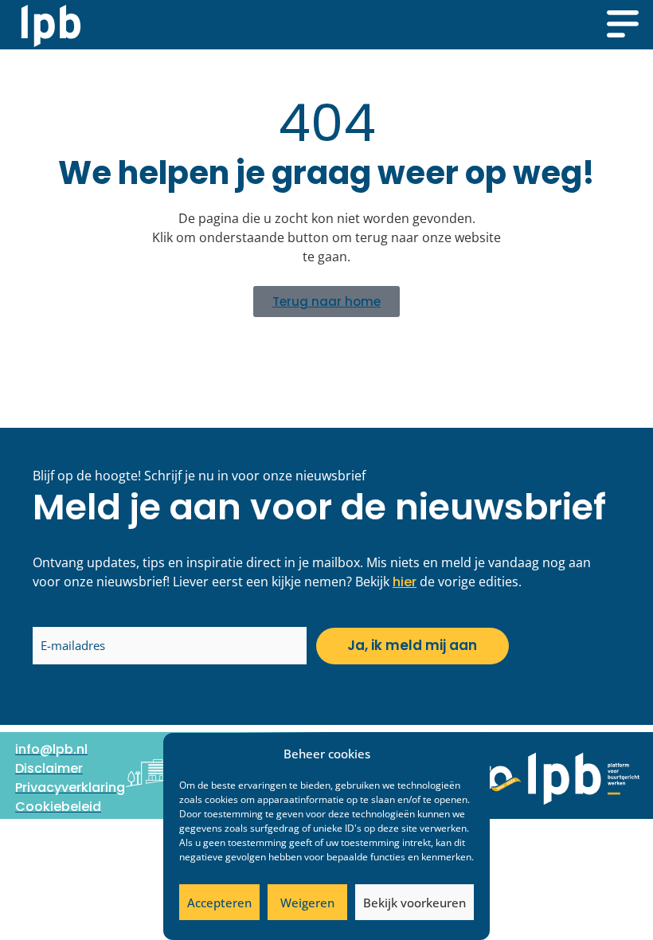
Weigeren (307, 903)
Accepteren (219, 903)
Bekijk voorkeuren (414, 903)
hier (404, 582)
